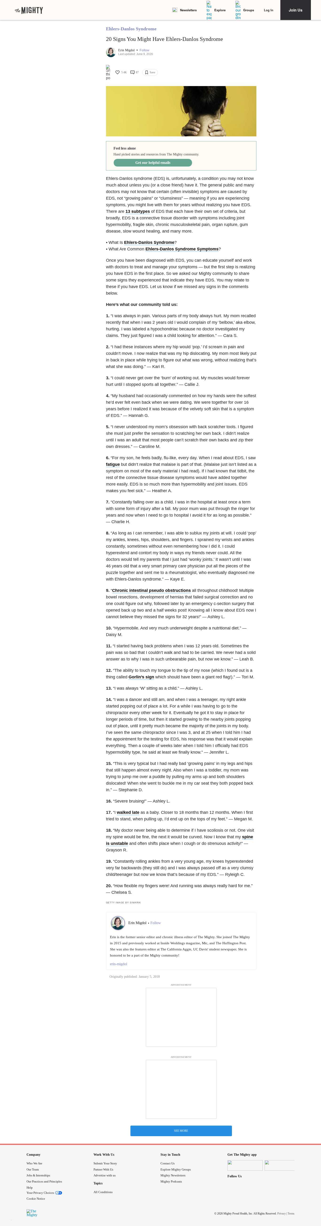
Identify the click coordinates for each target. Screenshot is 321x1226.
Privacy (281, 1213)
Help (30, 1187)
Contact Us (167, 1163)
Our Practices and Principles (44, 1181)
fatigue (113, 464)
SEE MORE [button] (181, 1130)
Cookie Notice (36, 1198)
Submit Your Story (105, 1163)
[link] (29, 10)
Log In (268, 10)
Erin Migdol (127, 50)
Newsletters (188, 10)
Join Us (295, 10)
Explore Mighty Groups (175, 1169)
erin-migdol (118, 964)
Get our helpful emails (152, 163)
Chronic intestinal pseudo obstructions (151, 590)
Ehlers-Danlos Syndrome (131, 28)
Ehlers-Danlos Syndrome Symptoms (182, 249)
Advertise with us (105, 1175)
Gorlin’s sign (141, 677)
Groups (248, 10)
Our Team (33, 1169)
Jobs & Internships (38, 1175)
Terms (291, 1213)
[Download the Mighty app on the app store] (245, 1165)
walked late (128, 812)
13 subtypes (137, 211)
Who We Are (34, 1163)
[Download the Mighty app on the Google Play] (282, 1165)
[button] (144, 50)
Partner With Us (103, 1169)
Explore (220, 10)
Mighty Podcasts (171, 1181)
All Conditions (103, 1192)
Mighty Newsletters (172, 1175)
